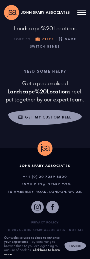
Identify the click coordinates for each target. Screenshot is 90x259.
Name (70, 39)
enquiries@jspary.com (46, 184)
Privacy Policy (45, 222)
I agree (75, 246)
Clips (48, 39)
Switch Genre (45, 46)
